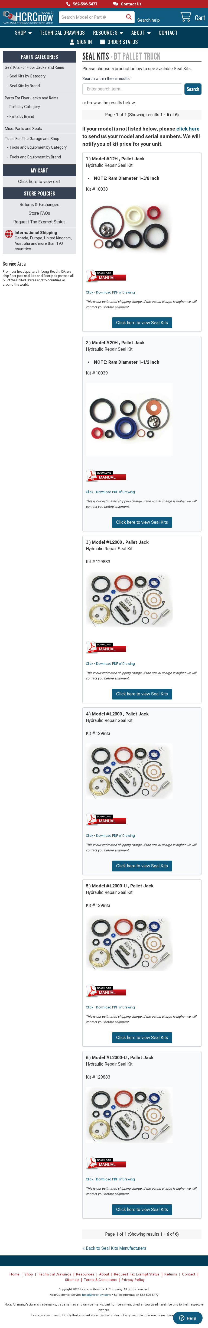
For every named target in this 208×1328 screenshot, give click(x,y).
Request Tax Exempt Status (39, 221)
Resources (106, 32)
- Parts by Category (23, 107)
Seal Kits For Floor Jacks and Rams (34, 67)
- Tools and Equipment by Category (37, 147)
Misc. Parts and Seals (23, 128)
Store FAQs (39, 213)
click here (188, 129)
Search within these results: (106, 78)
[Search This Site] (128, 17)
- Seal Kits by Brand (23, 86)
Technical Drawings (62, 32)
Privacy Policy (133, 1280)
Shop (21, 32)
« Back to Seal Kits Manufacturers (114, 1248)
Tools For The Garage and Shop (32, 138)
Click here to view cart (39, 181)
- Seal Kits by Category (26, 76)
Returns (170, 1274)
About (138, 32)
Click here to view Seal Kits (142, 322)
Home (14, 1274)
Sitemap (72, 1280)
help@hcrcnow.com (96, 1295)
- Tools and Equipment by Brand (34, 157)
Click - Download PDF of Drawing (110, 292)
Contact (168, 32)
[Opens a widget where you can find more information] (188, 1318)
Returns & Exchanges (39, 204)
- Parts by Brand (20, 116)
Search (193, 89)
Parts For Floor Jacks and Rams (31, 98)
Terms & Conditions (100, 1280)
